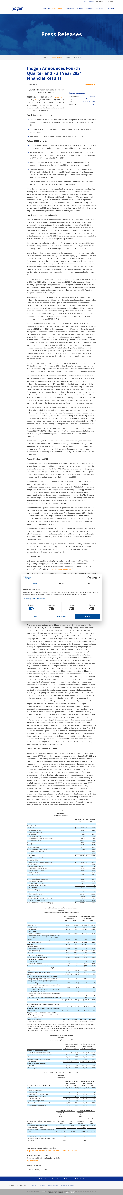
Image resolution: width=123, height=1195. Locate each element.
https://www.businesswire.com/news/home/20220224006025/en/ (52, 1151)
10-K (70, 99)
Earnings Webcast (74, 96)
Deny (35, 616)
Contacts (68, 1179)
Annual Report (73, 104)
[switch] (51, 608)
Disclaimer (42, 1185)
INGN (37, 100)
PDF (93, 99)
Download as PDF (90, 84)
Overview (46, 8)
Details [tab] (61, 583)
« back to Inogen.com (88, 1)
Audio (93, 96)
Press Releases (57, 58)
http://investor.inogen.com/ (61, 569)
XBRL (70, 102)
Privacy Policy (33, 1185)
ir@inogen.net (32, 1161)
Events (67, 58)
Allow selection (61, 616)
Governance (110, 8)
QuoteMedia (42, 1191)
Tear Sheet (57, 1179)
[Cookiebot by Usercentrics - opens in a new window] (89, 577)
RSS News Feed (81, 1179)
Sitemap (72, 1185)
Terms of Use (63, 1185)
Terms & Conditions (53, 1185)
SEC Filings (99, 8)
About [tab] (88, 583)
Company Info (69, 8)
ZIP (94, 101)
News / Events (57, 8)
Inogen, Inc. (57, 97)
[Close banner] (99, 577)
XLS (89, 101)
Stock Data (89, 8)
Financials (80, 8)
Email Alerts (77, 58)
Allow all (87, 616)
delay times (72, 1191)
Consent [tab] (34, 583)
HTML (88, 99)
